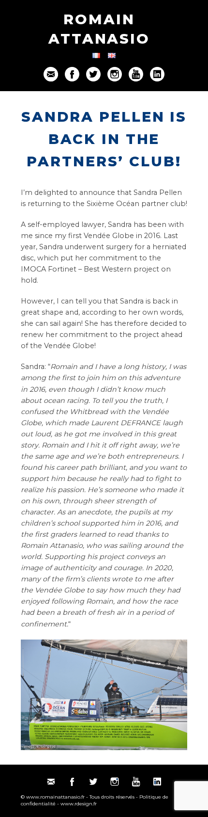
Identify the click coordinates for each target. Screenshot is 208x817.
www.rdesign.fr (78, 804)
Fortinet (62, 269)
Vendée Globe (109, 235)
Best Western (108, 269)
